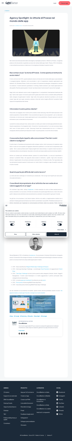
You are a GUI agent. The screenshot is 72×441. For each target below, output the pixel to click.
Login (54, 3)
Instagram (62, 396)
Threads (61, 410)
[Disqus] (36, 356)
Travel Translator (45, 269)
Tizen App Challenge (21, 273)
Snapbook (30, 189)
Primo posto (19, 282)
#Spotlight (37, 316)
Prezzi (22, 410)
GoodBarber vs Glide (43, 405)
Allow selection (36, 234)
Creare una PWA (25, 399)
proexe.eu (32, 255)
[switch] (28, 224)
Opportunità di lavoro (10, 407)
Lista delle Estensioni (27, 403)
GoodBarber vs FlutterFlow (41, 400)
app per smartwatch (26, 280)
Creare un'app (25, 396)
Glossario (23, 425)
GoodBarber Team (18, 25)
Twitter (61, 399)
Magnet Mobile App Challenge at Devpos (37, 266)
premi (44, 280)
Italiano (49, 435)
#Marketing (23, 316)
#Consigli (16, 316)
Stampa (6, 410)
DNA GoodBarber (9, 399)
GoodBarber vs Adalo (43, 392)
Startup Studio (8, 403)
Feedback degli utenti (27, 414)
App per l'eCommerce (27, 392)
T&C (5, 414)
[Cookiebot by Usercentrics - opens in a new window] (60, 206)
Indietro (7, 10)
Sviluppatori (24, 418)
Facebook (62, 392)
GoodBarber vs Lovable (44, 408)
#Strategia (44, 316)
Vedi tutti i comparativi (43, 412)
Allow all (56, 234)
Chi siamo (6, 392)
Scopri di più (21, 330)
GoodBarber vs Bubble (43, 396)
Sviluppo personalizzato (28, 421)
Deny (15, 234)
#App (11, 316)
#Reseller (30, 316)
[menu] (3, 3)
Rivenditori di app (26, 407)
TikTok (61, 414)
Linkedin (61, 407)
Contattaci (7, 423)
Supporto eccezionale (10, 396)
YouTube (61, 403)
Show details (60, 229)
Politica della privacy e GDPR (10, 418)
